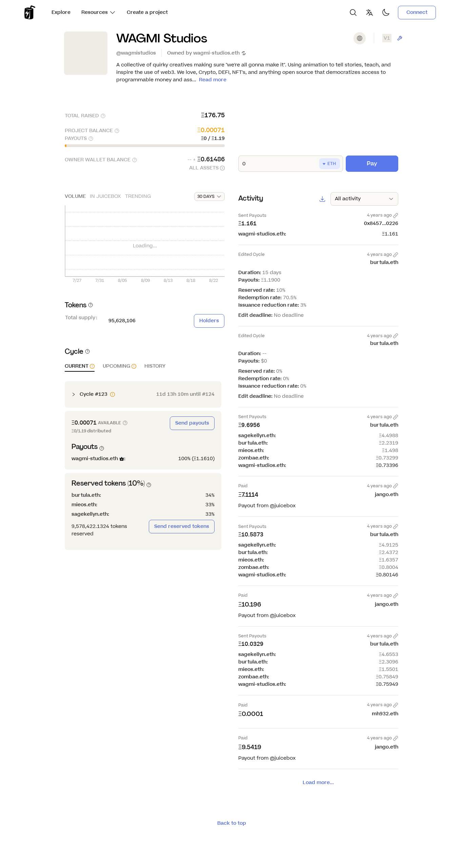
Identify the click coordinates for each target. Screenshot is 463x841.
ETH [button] (331, 164)
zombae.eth (253, 457)
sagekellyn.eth (90, 514)
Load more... (318, 782)
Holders (209, 320)
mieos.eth (84, 504)
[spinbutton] (291, 163)
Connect (416, 12)
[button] (80, 367)
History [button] (154, 366)
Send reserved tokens (181, 526)
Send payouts (192, 423)
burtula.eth (86, 495)
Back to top (231, 823)
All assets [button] (204, 167)
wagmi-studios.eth (216, 53)
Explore (61, 12)
